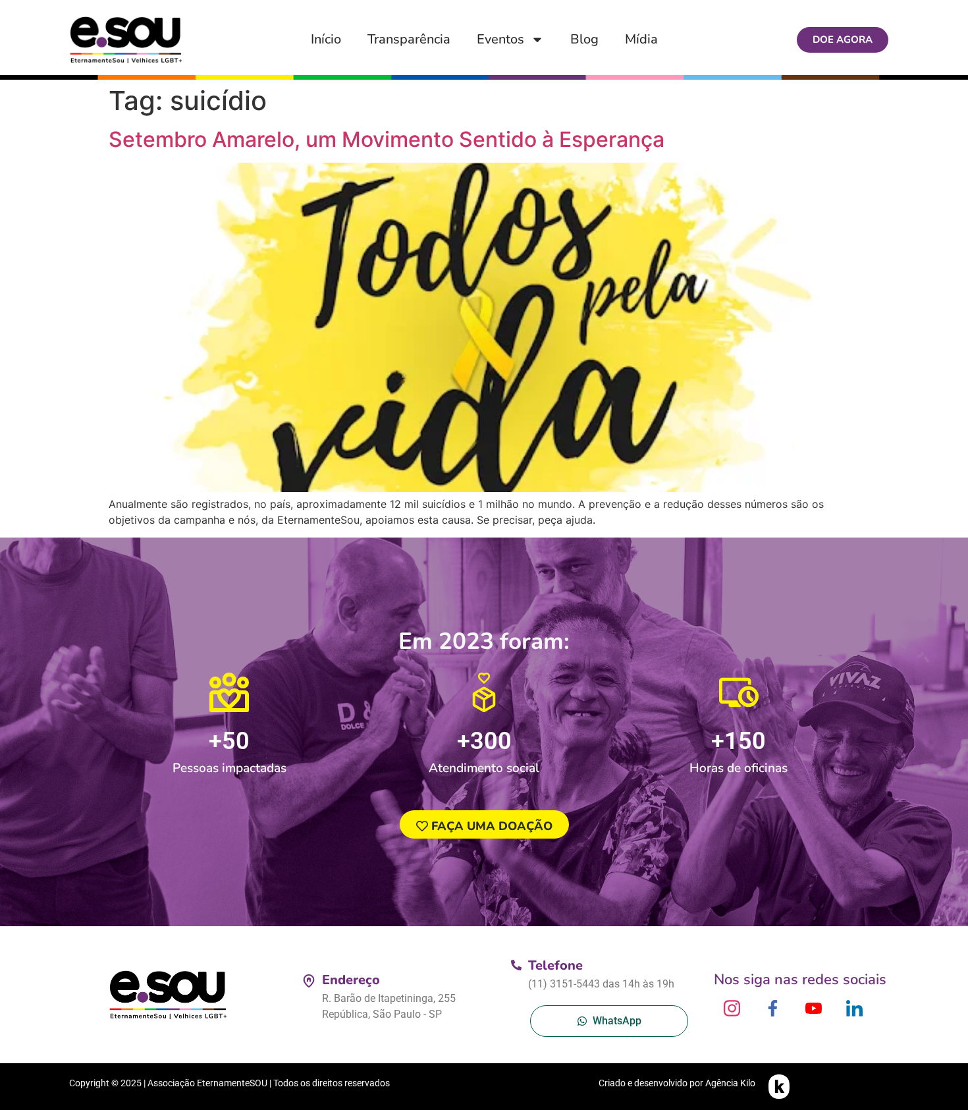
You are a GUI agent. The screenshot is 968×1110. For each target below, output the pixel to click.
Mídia (641, 39)
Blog (584, 39)
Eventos (500, 39)
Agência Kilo (730, 1083)
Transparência (408, 39)
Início (326, 39)
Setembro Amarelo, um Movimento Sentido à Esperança (386, 139)
